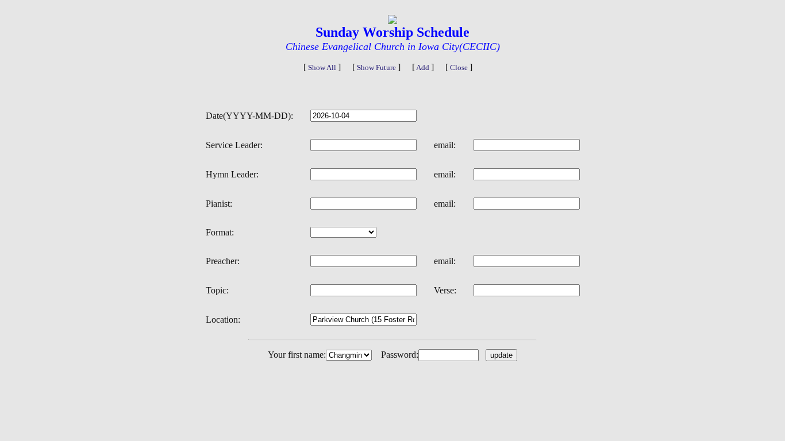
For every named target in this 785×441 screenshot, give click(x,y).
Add (423, 67)
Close (459, 67)
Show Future (376, 67)
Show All (322, 67)
